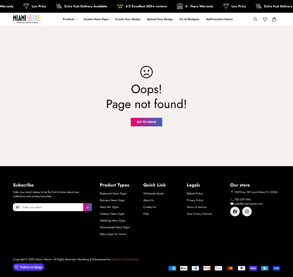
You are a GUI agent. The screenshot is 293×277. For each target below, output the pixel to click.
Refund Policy (195, 193)
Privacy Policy (195, 200)
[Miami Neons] (27, 19)
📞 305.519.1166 (240, 199)
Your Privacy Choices (199, 214)
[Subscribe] (87, 207)
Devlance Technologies (125, 259)
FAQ (145, 214)
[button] (274, 19)
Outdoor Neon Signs (112, 214)
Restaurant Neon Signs (113, 193)
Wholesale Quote (153, 193)
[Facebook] (235, 211)
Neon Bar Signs (109, 207)
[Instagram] (247, 211)
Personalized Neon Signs (115, 227)
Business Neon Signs (112, 200)
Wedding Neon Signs (113, 220)
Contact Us (149, 207)
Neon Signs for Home (113, 234)
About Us (148, 200)
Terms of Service (196, 207)
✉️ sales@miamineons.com (246, 204)
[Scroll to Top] (285, 255)
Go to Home (146, 122)
